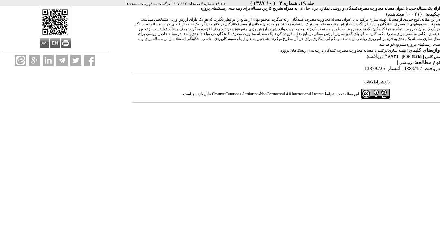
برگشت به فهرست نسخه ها (147, 3)
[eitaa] (20, 60)
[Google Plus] (34, 60)
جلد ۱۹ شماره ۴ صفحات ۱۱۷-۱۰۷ (200, 3)
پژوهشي (406, 62)
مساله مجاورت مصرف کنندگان (348, 50)
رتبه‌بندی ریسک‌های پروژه (300, 50)
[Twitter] (75, 60)
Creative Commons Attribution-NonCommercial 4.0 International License (267, 94)
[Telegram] (62, 60)
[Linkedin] (48, 60)
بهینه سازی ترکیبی (391, 50)
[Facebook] (89, 60)
